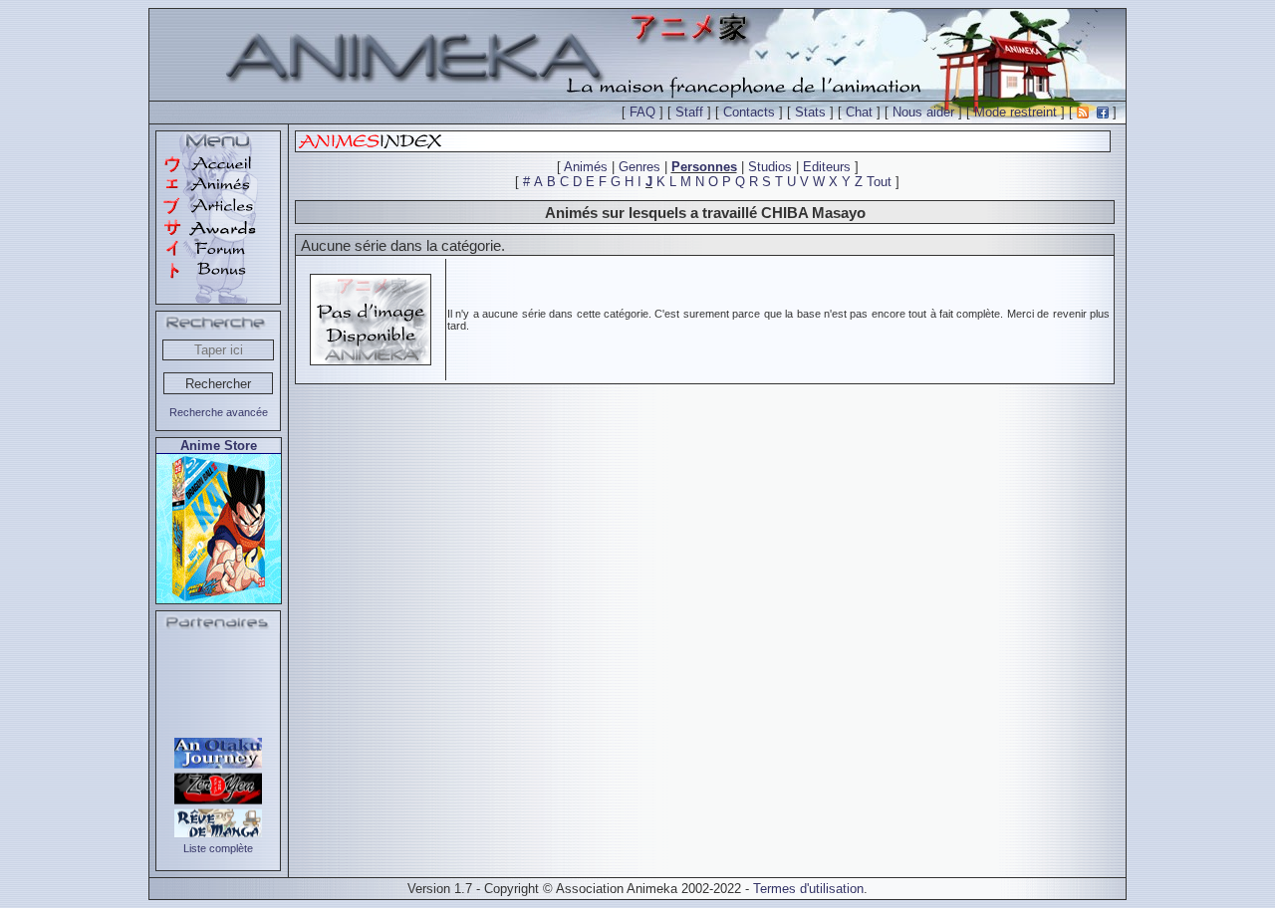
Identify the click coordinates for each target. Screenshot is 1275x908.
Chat (859, 112)
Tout (879, 181)
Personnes (704, 166)
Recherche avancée (218, 412)
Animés (586, 166)
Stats (810, 112)
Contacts (749, 112)
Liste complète (218, 848)
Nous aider (923, 112)
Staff (689, 112)
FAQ (642, 112)
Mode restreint (1015, 112)
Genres (639, 166)
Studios (770, 166)
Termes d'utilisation (808, 888)
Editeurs (827, 166)
